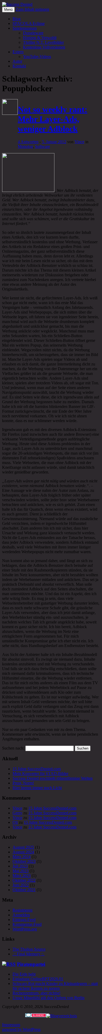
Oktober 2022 (24, 880)
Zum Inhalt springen (32, 9)
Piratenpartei (31, 964)
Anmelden (21, 915)
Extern (18, 52)
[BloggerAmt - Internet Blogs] (61, 1016)
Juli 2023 (20, 866)
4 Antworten (28, 141)
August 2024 (23, 852)
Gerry (17, 813)
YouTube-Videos (37, 56)
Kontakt (19, 66)
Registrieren (22, 910)
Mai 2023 (21, 871)
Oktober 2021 (24, 889)
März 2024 (22, 856)
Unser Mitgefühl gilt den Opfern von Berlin (48, 997)
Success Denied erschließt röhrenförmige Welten (53, 778)
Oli (15, 822)
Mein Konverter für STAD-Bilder (40, 773)
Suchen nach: (13, 748)
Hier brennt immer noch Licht (37, 787)
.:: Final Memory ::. (28, 954)
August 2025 (23, 847)
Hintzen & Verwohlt (39, 37)
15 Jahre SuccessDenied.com (37, 769)
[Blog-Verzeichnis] (35, 1016)
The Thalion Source (29, 949)
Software (42, 146)
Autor (17, 61)
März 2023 (22, 875)
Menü (8, 10)
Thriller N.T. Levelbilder (43, 42)
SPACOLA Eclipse (29, 23)
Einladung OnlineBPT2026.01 (38, 979)
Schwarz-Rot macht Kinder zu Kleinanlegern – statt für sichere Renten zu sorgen (55, 985)
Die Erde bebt (24, 974)
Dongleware (33, 33)
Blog (17, 19)
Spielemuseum (25, 28)
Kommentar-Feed (27, 924)
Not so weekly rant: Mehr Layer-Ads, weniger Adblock (52, 119)
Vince (79, 141)
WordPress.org (25, 929)
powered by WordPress (21, 1029)
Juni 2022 (21, 885)
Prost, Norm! (23, 783)
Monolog (25, 146)
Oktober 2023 (24, 861)
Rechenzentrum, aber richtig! (36, 993)
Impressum (11, 1024)
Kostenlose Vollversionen (44, 47)
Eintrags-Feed (24, 919)
